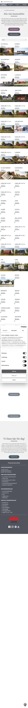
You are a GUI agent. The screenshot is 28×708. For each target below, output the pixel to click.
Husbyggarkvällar (6, 510)
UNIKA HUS (5, 478)
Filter (3, 39)
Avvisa (14, 379)
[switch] (25, 357)
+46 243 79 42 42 (4, 469)
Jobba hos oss (5, 492)
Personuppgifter (6, 507)
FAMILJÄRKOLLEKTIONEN (8, 480)
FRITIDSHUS (5, 481)
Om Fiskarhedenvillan (7, 491)
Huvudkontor (5, 504)
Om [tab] (23, 330)
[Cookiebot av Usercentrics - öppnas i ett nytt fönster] (21, 327)
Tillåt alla (14, 371)
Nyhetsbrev (5, 497)
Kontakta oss (14, 456)
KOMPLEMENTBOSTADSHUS (9, 483)
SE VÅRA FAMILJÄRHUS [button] (14, 34)
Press (3, 494)
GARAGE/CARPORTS (7, 485)
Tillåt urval (14, 375)
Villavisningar (5, 509)
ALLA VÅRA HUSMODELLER (9, 476)
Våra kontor (5, 505)
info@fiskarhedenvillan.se (6, 470)
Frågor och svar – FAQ (7, 512)
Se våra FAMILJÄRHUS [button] (14, 416)
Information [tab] (14, 330)
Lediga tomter (5, 496)
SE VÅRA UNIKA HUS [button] (14, 29)
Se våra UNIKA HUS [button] (14, 394)
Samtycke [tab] (5, 330)
